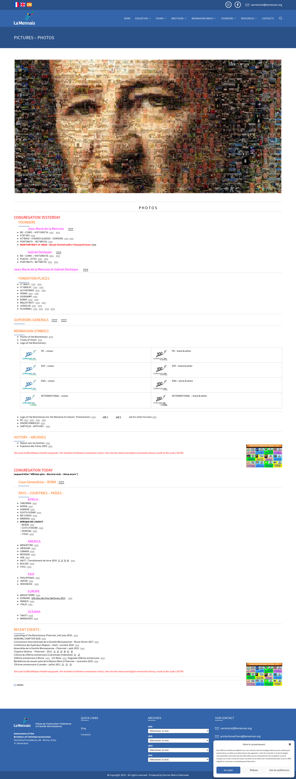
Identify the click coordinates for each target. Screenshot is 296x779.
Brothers (177, 18)
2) (62, 560)
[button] (289, 744)
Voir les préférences (279, 770)
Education (141, 18)
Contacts (268, 18)
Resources (247, 18)
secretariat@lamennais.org (266, 4)
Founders (227, 18)
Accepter (228, 770)
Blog (83, 728)
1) (59, 560)
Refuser (254, 770)
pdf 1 (105, 416)
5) (68, 651)
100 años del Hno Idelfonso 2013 (48, 598)
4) (68, 560)
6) (72, 651)
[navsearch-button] (280, 18)
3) (65, 560)
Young (159, 18)
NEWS (127, 18)
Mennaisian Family (202, 18)
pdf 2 (118, 416)
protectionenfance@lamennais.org (240, 736)
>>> (70, 228)
